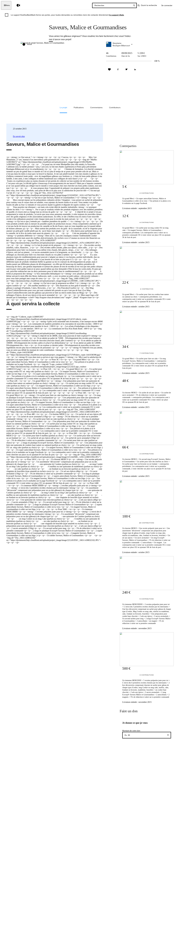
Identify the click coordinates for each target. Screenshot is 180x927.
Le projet (63, 107)
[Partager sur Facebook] (118, 69)
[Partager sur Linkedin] (135, 69)
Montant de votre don (131, 731)
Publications (79, 107)
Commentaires (96, 107)
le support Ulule (116, 15)
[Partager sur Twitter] (126, 69)
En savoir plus (19, 136)
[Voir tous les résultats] (134, 5)
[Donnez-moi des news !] (109, 69)
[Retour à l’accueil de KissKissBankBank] (16, 5)
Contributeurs (114, 107)
